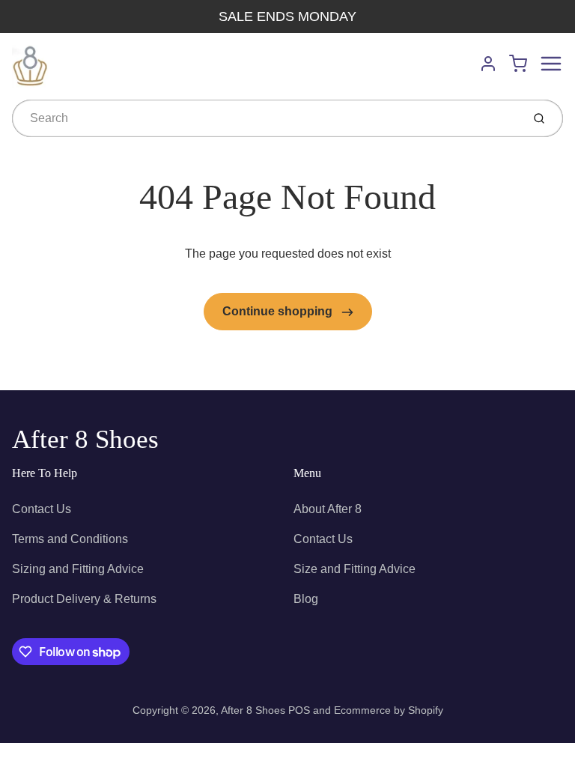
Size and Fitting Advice (354, 569)
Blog (305, 598)
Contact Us (41, 509)
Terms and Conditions (70, 539)
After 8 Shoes (85, 439)
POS (299, 710)
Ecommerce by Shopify (388, 710)
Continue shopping (278, 311)
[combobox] (265, 118)
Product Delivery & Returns (84, 598)
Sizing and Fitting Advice (78, 569)
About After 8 (327, 509)
